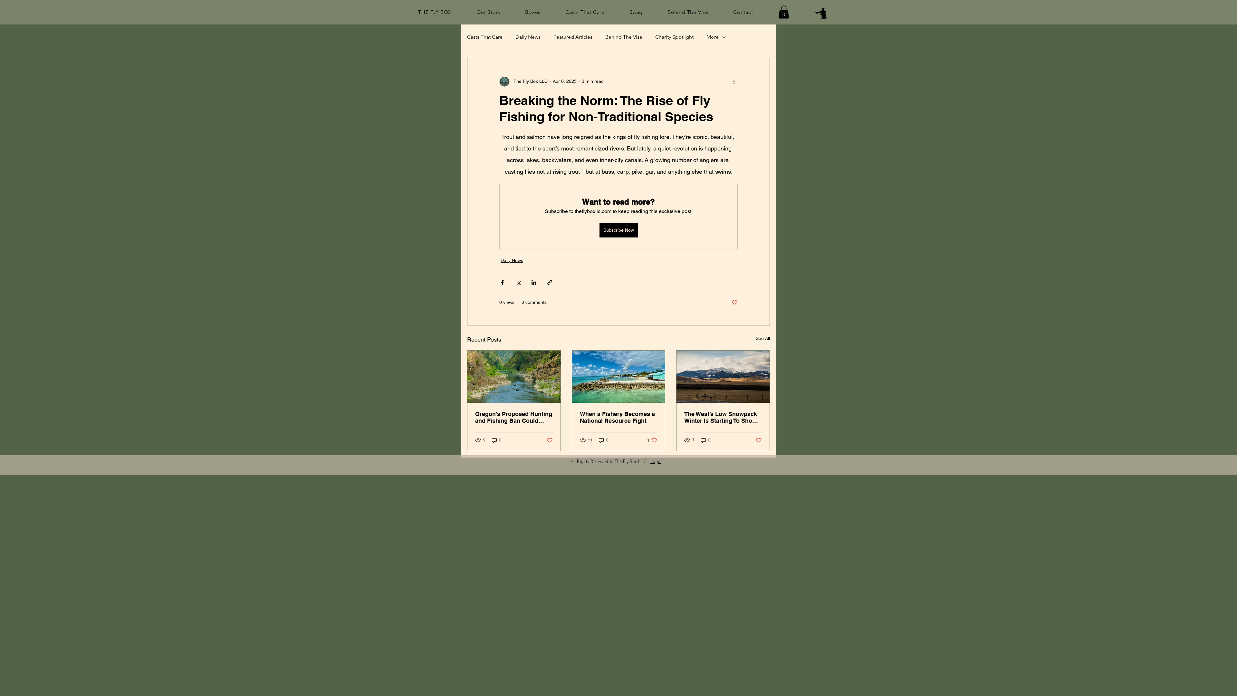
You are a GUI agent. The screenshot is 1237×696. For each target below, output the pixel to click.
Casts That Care (485, 37)
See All (763, 338)
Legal (655, 461)
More (712, 37)
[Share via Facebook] (502, 282)
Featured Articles (572, 37)
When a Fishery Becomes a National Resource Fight (617, 417)
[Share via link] (550, 282)
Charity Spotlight (674, 37)
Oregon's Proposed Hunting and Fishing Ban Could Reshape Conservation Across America (513, 417)
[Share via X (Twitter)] (518, 282)
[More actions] (734, 81)
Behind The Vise (623, 37)
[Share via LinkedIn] (534, 282)
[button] (783, 12)
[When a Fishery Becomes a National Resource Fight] (618, 377)
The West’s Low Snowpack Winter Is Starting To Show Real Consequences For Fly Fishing (722, 417)
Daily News (528, 37)
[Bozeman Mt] (723, 377)
